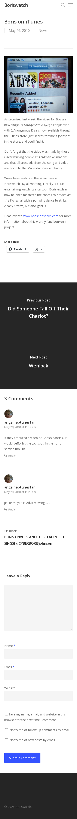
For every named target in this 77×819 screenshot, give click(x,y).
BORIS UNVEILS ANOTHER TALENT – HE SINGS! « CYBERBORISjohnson (35, 540)
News (42, 30)
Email (9, 667)
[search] (63, 5)
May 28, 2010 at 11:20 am (20, 492)
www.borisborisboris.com (40, 216)
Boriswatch (16, 5)
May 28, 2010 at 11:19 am (20, 427)
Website (9, 688)
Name (9, 646)
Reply (12, 456)
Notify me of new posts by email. (32, 740)
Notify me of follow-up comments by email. (39, 730)
